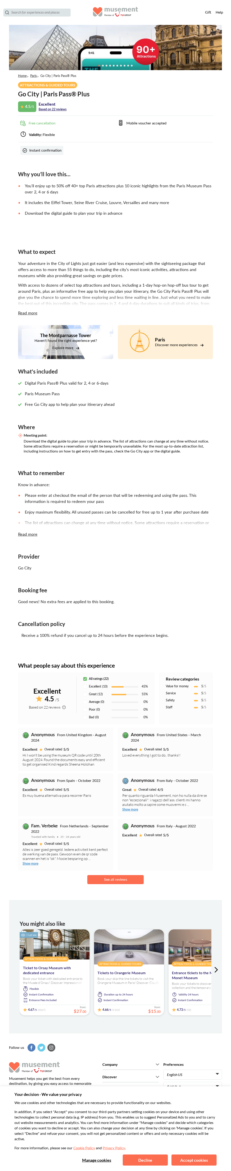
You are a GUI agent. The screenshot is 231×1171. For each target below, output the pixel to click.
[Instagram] (50, 1047)
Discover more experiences (177, 345)
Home (22, 76)
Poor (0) (94, 709)
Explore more (63, 348)
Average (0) (96, 702)
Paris (33, 76)
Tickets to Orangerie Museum (121, 973)
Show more (130, 809)
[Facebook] (30, 1047)
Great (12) (96, 694)
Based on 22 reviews (53, 109)
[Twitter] (40, 1047)
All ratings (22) (99, 679)
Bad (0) (94, 717)
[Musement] (115, 12)
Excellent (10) (98, 686)
